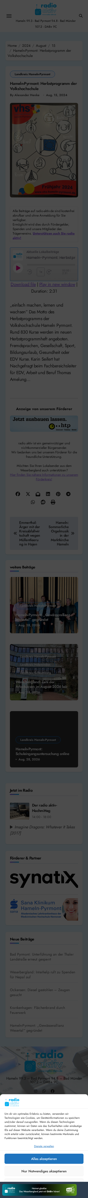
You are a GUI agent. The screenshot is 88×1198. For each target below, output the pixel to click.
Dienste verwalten (44, 1146)
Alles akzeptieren (44, 1158)
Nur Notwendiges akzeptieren (44, 1171)
